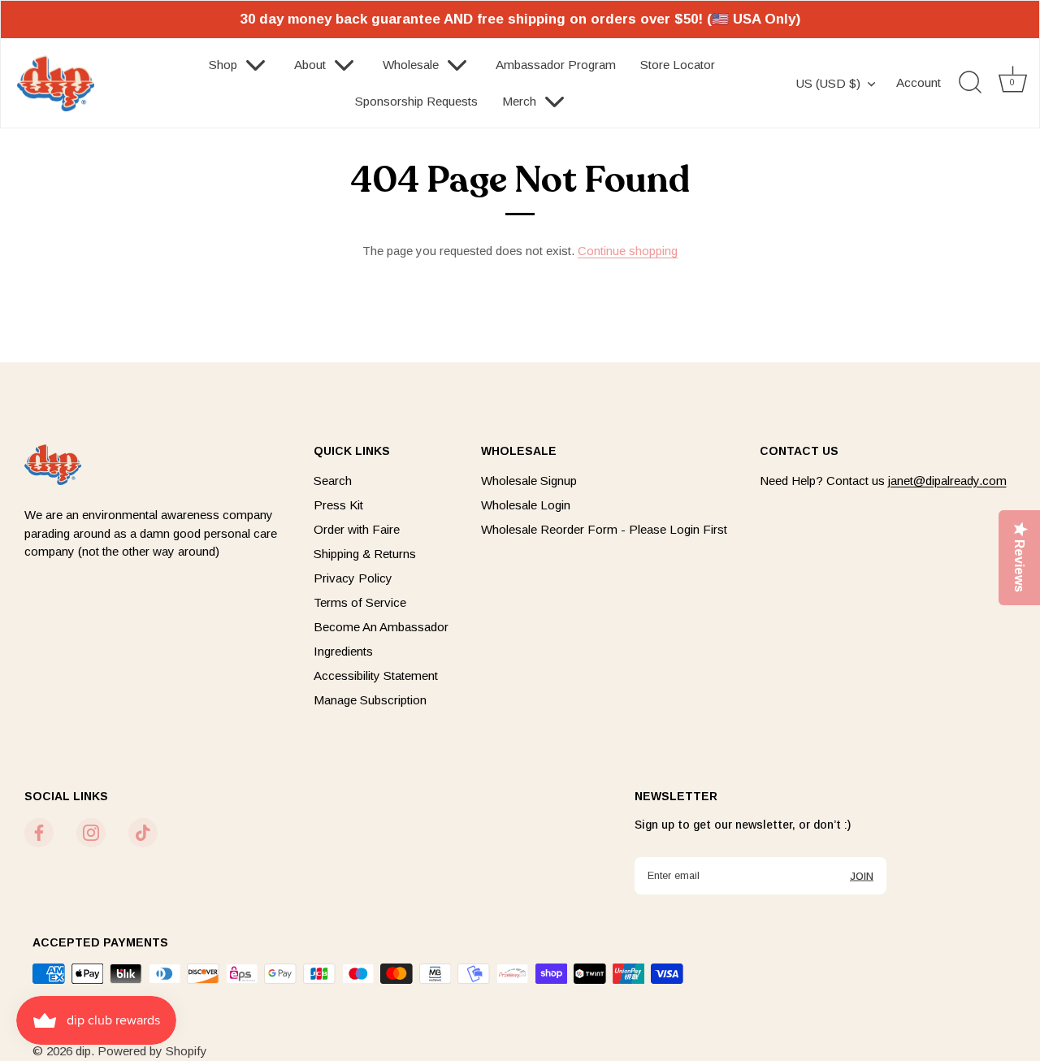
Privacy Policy (353, 578)
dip (83, 1051)
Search (333, 480)
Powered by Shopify (152, 1051)
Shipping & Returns (365, 554)
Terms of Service (360, 602)
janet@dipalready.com (947, 480)
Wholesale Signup (529, 480)
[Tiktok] (143, 831)
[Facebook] (39, 831)
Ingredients (343, 651)
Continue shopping (628, 251)
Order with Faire (357, 529)
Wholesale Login (525, 505)
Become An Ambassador (381, 627)
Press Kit (338, 505)
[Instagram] (91, 831)
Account (918, 82)
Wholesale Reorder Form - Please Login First (604, 529)
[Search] (970, 83)
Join (861, 875)
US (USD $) (828, 83)
